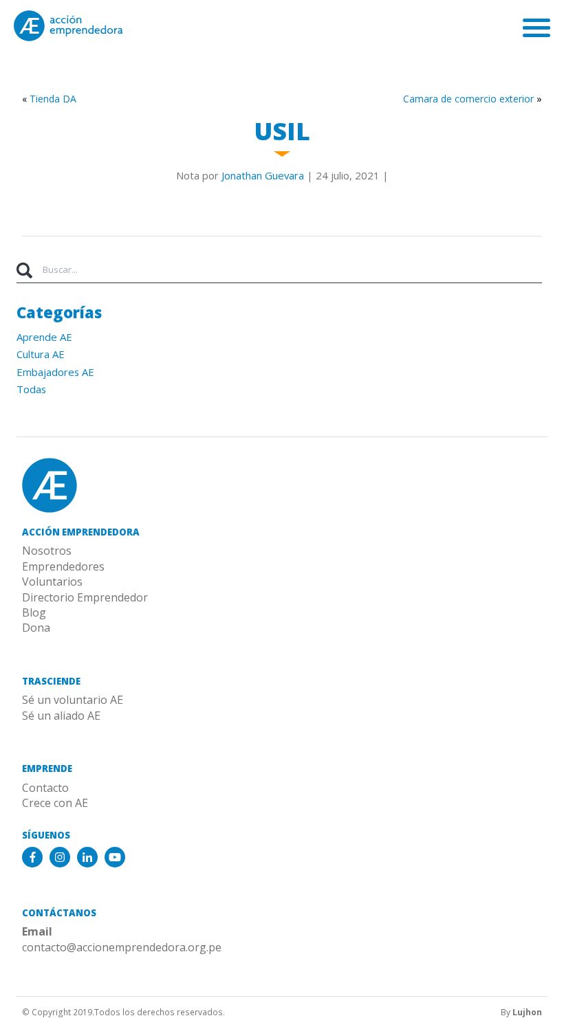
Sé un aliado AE (61, 715)
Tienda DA (53, 98)
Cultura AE (41, 354)
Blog (34, 612)
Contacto (45, 787)
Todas (31, 389)
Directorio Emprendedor (85, 597)
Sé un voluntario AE (72, 699)
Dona (36, 627)
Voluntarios (52, 581)
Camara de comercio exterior (468, 98)
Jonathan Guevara (262, 175)
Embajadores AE (55, 372)
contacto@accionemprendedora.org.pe (121, 947)
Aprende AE (44, 337)
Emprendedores (63, 566)
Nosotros (47, 550)
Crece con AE (55, 802)
